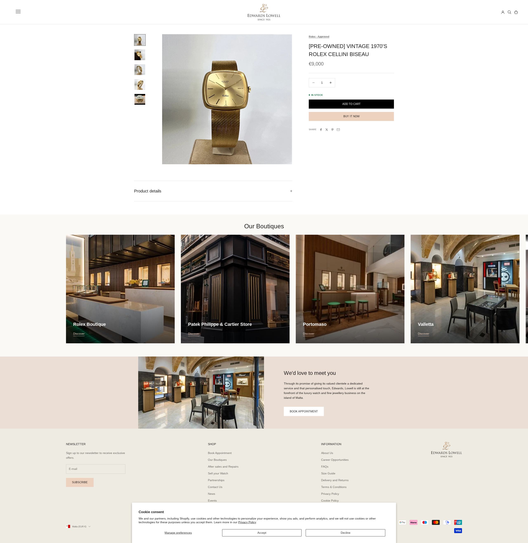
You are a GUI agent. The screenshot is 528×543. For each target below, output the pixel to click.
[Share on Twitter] (326, 129)
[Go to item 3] (140, 69)
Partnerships (216, 480)
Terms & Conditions (333, 487)
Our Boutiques (217, 459)
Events (212, 500)
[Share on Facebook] (321, 129)
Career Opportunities (335, 459)
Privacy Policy (247, 522)
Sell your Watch (218, 473)
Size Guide (328, 473)
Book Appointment (220, 453)
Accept (261, 532)
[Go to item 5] (140, 99)
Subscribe (80, 482)
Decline (345, 532)
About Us (327, 453)
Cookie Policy (330, 500)
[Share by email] (338, 129)
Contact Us (215, 487)
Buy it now (351, 116)
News (211, 493)
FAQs (324, 466)
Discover (79, 333)
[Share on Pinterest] (332, 129)
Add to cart (351, 104)
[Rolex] (482, 12)
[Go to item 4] (140, 84)
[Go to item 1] (140, 40)
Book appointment (304, 411)
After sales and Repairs (223, 466)
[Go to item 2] (140, 55)
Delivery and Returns (335, 480)
